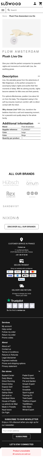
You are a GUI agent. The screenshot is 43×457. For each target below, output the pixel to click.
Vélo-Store (26, 406)
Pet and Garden (29, 381)
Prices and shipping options (13, 363)
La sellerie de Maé (10, 404)
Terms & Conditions (10, 352)
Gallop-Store (7, 392)
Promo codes (7, 337)
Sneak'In (26, 386)
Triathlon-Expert (29, 401)
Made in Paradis (9, 406)
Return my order (9, 334)
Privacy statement (9, 366)
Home (4, 16)
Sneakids (26, 389)
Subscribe (21, 436)
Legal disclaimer (9, 357)
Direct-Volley (7, 384)
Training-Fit (27, 395)
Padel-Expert (28, 375)
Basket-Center (8, 375)
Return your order (21, 295)
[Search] (8, 10)
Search (14, 10)
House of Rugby (9, 401)
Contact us (21, 247)
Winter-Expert (28, 409)
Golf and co (7, 395)
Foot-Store (6, 389)
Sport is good (28, 392)
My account (7, 326)
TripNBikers (27, 404)
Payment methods (9, 360)
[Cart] (41, 3)
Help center (7, 329)
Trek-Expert (27, 398)
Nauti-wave (7, 409)
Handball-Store (8, 398)
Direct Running (8, 381)
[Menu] (3, 10)
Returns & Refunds (10, 354)
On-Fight (5, 412)
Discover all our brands (22, 226)
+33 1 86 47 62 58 (21, 255)
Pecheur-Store (28, 378)
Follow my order (9, 332)
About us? (6, 346)
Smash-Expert (28, 384)
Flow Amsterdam (20, 51)
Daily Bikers (7, 378)
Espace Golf (7, 386)
